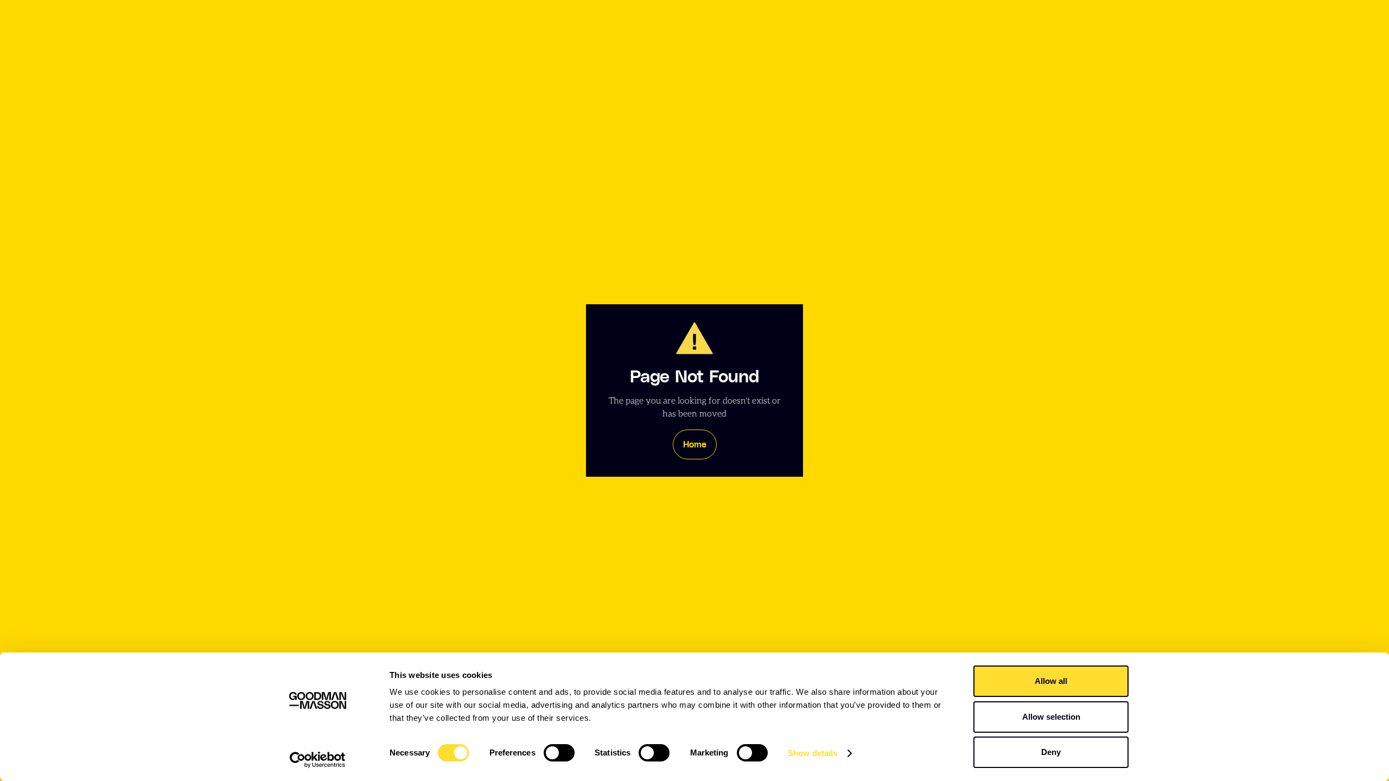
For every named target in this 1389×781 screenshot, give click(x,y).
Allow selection (1051, 716)
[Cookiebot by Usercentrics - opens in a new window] (317, 760)
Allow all (1051, 681)
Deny (1051, 752)
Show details (812, 753)
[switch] (559, 752)
